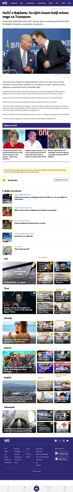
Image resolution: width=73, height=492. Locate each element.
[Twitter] (60, 441)
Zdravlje (7, 460)
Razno (6, 279)
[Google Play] (61, 453)
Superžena (17, 451)
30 (10, 247)
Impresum (39, 451)
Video (28, 449)
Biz (5, 454)
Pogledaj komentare (61, 180)
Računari (41, 423)
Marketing (39, 449)
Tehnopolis (17, 457)
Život (6, 457)
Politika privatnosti (42, 457)
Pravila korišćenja (42, 454)
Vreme (28, 457)
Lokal (16, 462)
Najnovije (14, 3)
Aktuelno (7, 305)
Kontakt (38, 465)
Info (6, 449)
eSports (16, 454)
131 (10, 195)
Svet (57, 262)
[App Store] (61, 459)
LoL (5, 364)
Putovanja (8, 462)
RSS (37, 462)
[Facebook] (56, 441)
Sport (6, 451)
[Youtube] (67, 441)
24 (10, 221)
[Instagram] (64, 441)
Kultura (16, 449)
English (6, 394)
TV (27, 451)
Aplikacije (39, 460)
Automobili (17, 460)
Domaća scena (42, 350)
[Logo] (4, 3)
